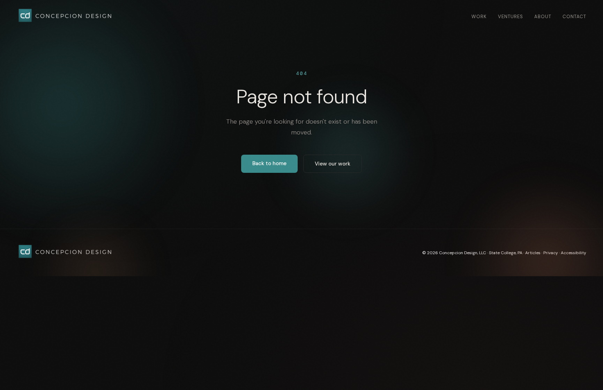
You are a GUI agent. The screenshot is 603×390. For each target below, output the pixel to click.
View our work (332, 163)
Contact (574, 17)
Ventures (510, 17)
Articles (533, 253)
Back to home (269, 163)
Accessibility (573, 253)
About (542, 17)
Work (479, 17)
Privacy (550, 253)
